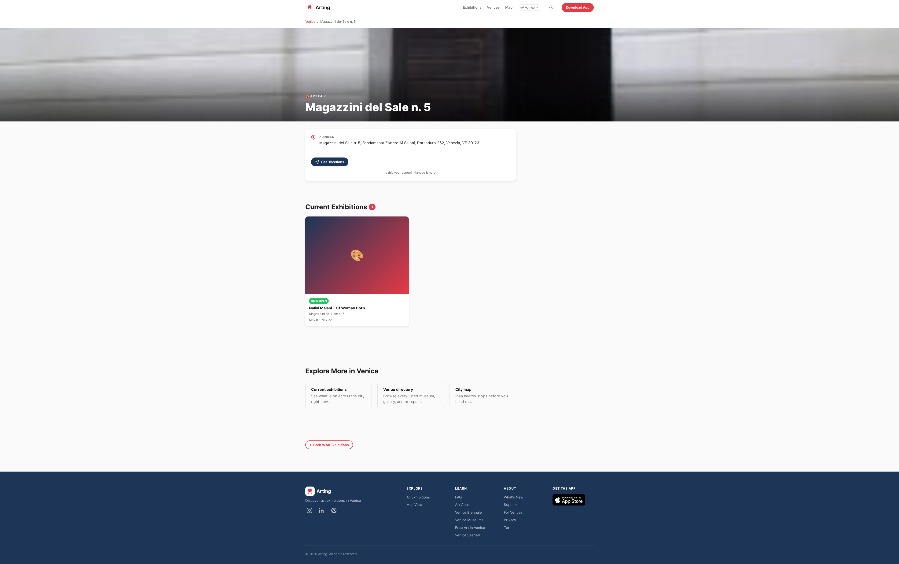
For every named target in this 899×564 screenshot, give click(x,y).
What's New (513, 497)
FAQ (458, 497)
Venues (493, 7)
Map (508, 7)
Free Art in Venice (470, 527)
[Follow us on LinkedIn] (321, 510)
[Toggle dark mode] (551, 7)
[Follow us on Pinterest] (334, 510)
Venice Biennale (468, 512)
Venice (530, 7)
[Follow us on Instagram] (309, 510)
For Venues (513, 512)
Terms (509, 527)
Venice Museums (469, 520)
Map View (414, 504)
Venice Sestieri (467, 535)
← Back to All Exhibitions (329, 445)
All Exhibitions (418, 497)
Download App (578, 7)
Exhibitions (472, 7)
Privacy (510, 520)
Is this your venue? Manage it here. (411, 172)
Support (510, 504)
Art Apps (462, 504)
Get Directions (332, 162)
